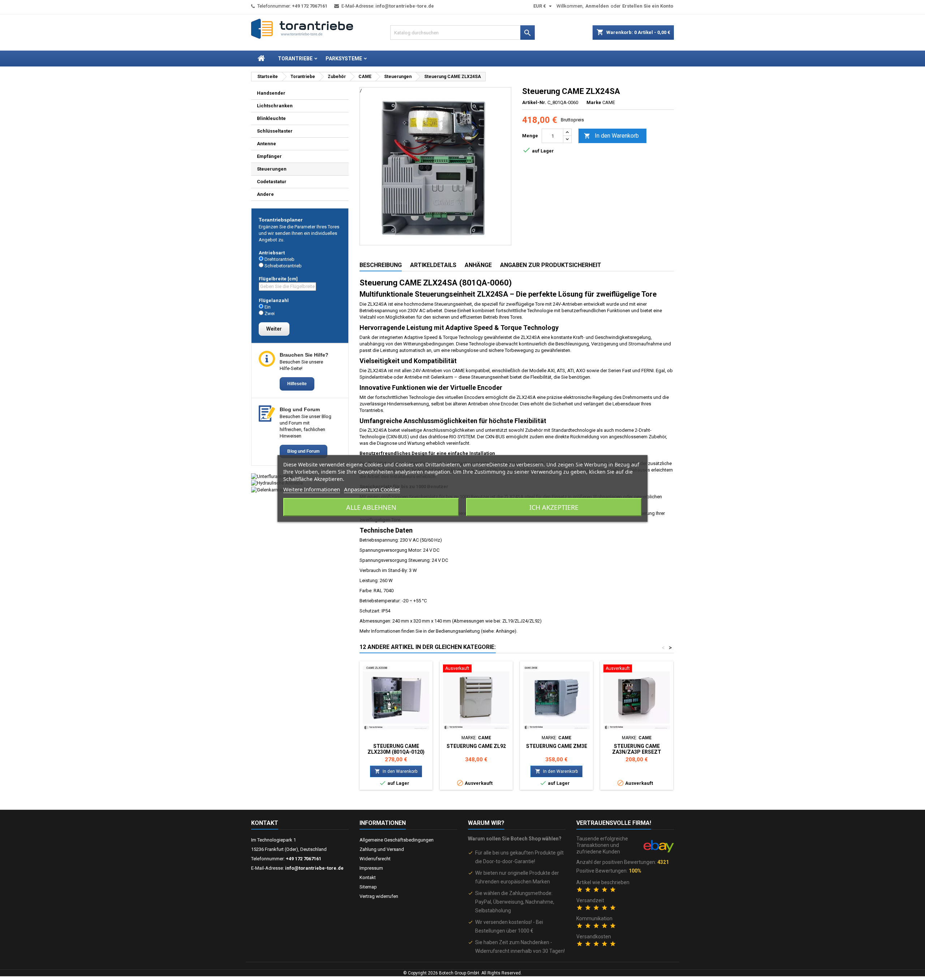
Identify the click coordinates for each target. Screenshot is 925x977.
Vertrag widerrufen (379, 896)
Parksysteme (344, 58)
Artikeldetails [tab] (433, 265)
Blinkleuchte (271, 118)
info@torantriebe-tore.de (404, 6)
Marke (593, 102)
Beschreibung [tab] (381, 265)
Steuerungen (272, 169)
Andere (265, 194)
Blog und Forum (303, 451)
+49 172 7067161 (309, 6)
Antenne (266, 143)
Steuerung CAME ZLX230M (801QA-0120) (396, 749)
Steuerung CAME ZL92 (476, 746)
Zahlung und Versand (382, 849)
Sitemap (368, 887)
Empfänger (269, 156)
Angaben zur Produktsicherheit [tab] (550, 265)
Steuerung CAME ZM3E (556, 746)
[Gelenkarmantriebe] (273, 489)
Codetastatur (272, 181)
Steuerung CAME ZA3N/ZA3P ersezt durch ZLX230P (636, 752)
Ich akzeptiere (553, 507)
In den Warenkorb (611, 135)
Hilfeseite (297, 383)
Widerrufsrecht (375, 858)
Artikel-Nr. (534, 102)
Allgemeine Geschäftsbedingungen (397, 840)
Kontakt (264, 822)
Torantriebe (295, 58)
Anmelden (597, 6)
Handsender (271, 93)
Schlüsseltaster (275, 131)
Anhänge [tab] (478, 265)
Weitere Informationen (311, 489)
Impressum (371, 868)
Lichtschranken (275, 105)
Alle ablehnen (371, 507)
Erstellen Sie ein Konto (647, 6)
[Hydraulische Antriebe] (277, 483)
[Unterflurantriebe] (271, 476)
